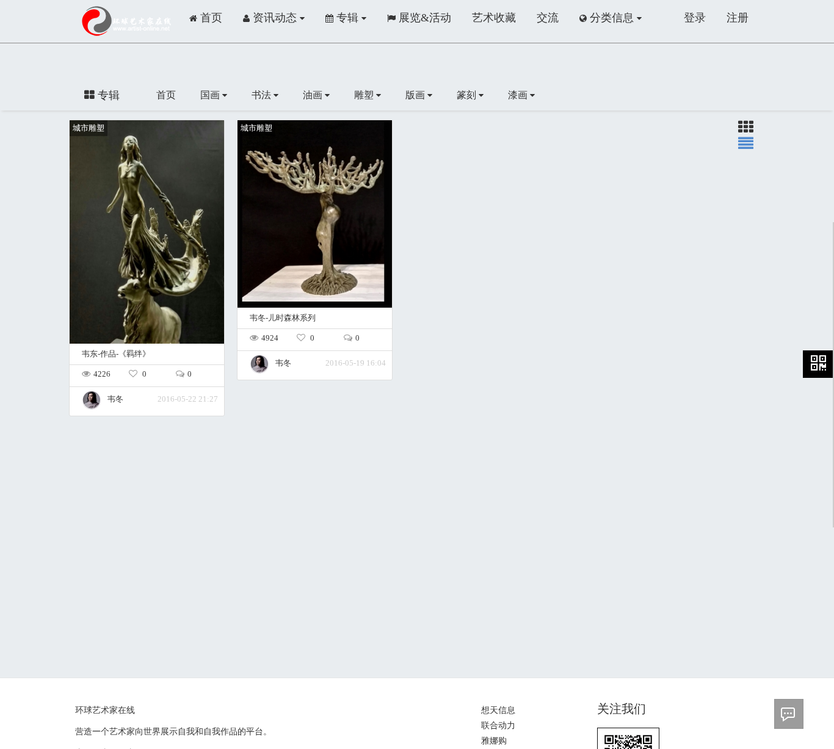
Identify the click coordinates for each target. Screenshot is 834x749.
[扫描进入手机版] (818, 364)
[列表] (745, 129)
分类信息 (612, 18)
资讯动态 (275, 18)
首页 (166, 95)
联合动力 (498, 725)
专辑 (347, 18)
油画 (314, 95)
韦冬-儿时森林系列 (283, 318)
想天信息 (498, 710)
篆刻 (468, 95)
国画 (211, 95)
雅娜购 (494, 740)
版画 (416, 95)
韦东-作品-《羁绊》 (116, 354)
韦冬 (115, 398)
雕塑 (365, 95)
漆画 (519, 95)
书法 (263, 95)
